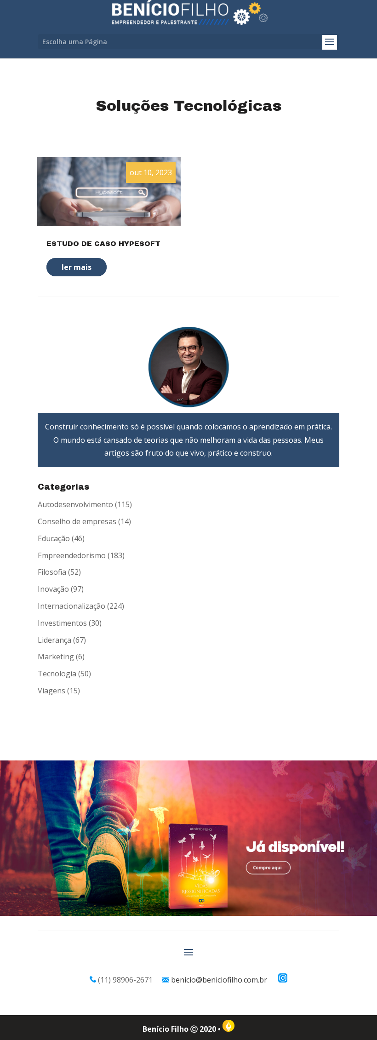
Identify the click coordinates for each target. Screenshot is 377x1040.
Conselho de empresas (77, 521)
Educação (54, 538)
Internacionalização (71, 606)
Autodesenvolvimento (75, 504)
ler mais (76, 267)
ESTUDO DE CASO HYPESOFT (103, 243)
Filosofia (52, 572)
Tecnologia (57, 674)
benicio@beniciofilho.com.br (219, 980)
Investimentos (62, 623)
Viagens (51, 691)
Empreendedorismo (72, 555)
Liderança (54, 640)
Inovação (53, 589)
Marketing (56, 656)
